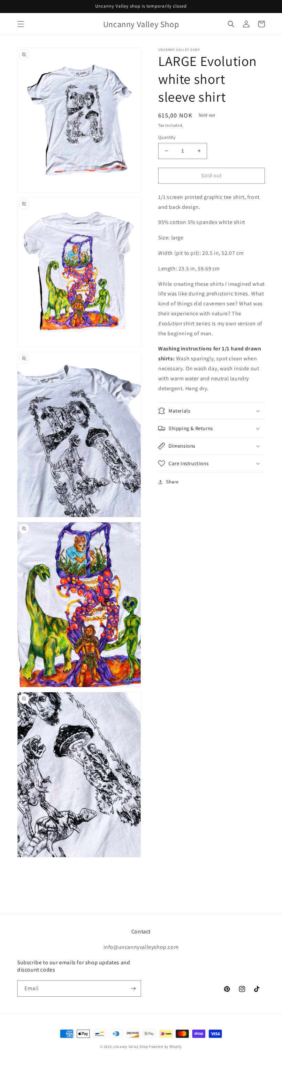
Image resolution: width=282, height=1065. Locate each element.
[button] (20, 24)
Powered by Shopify (165, 1046)
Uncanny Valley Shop (130, 1046)
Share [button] (172, 482)
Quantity (166, 137)
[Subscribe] (133, 988)
